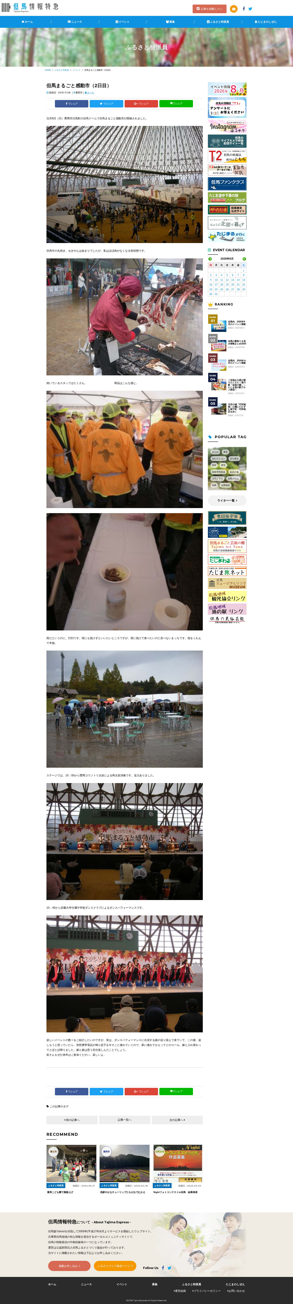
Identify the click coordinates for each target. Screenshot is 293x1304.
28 (238, 289)
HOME (48, 70)
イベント (124, 21)
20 (232, 284)
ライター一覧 (226, 500)
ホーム (29, 21)
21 (238, 284)
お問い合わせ (237, 1290)
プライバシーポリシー (207, 1290)
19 (227, 284)
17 (216, 284)
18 (221, 284)
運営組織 (180, 1290)
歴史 (223, 465)
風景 (225, 452)
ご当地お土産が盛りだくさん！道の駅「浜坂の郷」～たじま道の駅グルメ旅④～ (237, 385)
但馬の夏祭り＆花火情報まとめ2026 (237, 342)
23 (210, 289)
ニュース (76, 21)
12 (227, 279)
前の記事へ (73, 1120)
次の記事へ (176, 1120)
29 (243, 289)
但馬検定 (225, 485)
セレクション (218, 458)
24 (216, 289)
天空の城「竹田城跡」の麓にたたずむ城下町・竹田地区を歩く (237, 408)
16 (210, 284)
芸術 (214, 465)
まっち (90, 92)
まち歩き (234, 458)
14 (238, 279)
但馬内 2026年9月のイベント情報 (237, 323)
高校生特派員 (218, 472)
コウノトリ (217, 478)
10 (216, 279)
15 (243, 279)
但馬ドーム (233, 478)
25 (221, 289)
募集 (172, 21)
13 (232, 279)
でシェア (73, 103)
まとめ (215, 452)
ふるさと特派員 (219, 21)
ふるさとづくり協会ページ (114, 1265)
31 (216, 294)
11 (221, 279)
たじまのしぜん (267, 21)
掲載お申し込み (68, 1266)
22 (243, 284)
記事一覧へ (124, 1119)
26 (227, 289)
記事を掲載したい (212, 8)
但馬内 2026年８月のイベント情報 (237, 361)
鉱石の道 (234, 472)
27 (232, 289)
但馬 (214, 485)
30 (210, 294)
